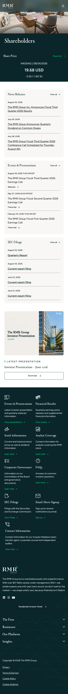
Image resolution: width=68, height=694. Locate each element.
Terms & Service (11, 673)
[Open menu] (63, 6)
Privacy (6, 667)
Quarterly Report (17, 255)
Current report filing (19, 268)
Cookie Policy (9, 678)
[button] (59, 56)
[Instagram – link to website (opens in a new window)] (8, 597)
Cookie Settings (10, 684)
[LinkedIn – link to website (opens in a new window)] (4, 597)
